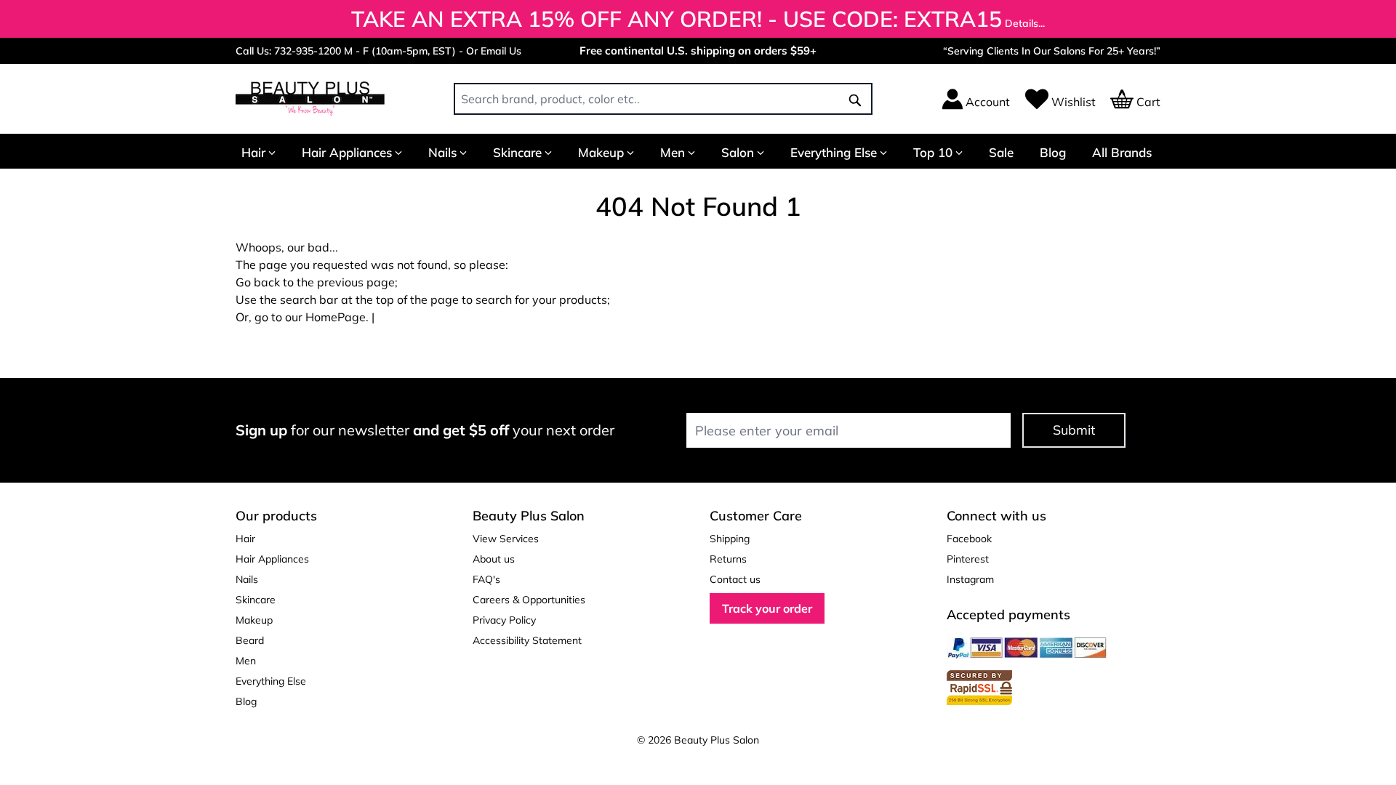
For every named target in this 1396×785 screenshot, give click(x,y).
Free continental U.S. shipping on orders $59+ (698, 50)
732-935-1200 (307, 50)
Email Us (501, 50)
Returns (728, 558)
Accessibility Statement (527, 640)
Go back (258, 282)
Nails (442, 152)
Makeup (601, 152)
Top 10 (932, 152)
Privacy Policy (504, 620)
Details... (1025, 23)
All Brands (1122, 152)
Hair (253, 152)
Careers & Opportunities (529, 599)
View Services (506, 538)
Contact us (735, 579)
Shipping (730, 538)
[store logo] (310, 98)
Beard (250, 640)
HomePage (335, 317)
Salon (737, 152)
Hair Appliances (347, 152)
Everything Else (833, 152)
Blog (1053, 152)
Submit (1074, 430)
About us (494, 558)
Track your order (767, 608)
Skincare (517, 152)
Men (672, 152)
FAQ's (486, 579)
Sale (1001, 152)
